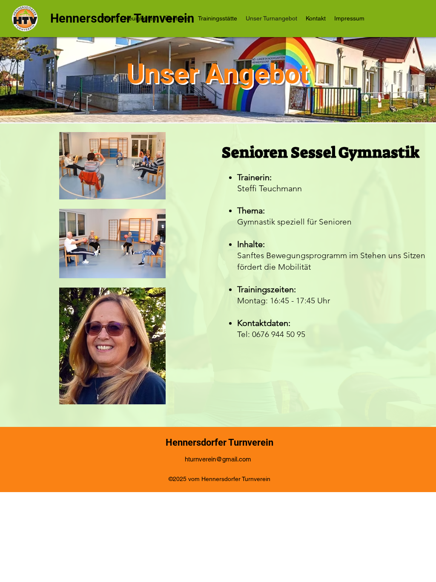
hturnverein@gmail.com (218, 459)
